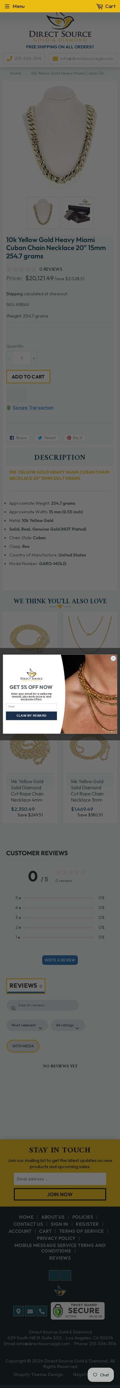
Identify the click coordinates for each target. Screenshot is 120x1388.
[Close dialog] (113, 658)
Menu (19, 6)
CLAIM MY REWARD (31, 715)
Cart (110, 6)
